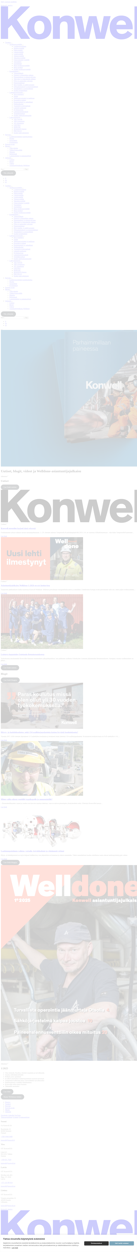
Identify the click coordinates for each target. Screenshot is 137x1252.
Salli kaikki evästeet (121, 1243)
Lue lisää (15, 1248)
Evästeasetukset (96, 1243)
